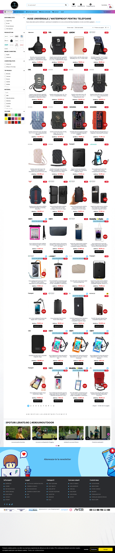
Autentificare (95, 483)
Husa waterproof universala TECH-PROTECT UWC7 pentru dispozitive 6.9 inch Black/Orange (38, 282)
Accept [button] (106, 549)
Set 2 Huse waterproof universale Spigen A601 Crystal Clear (37, 319)
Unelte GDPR (95, 499)
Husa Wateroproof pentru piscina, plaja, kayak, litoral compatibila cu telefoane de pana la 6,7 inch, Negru (58, 394)
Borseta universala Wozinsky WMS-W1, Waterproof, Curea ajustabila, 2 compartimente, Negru (38, 58)
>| (53, 406)
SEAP (62, 12)
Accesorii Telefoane (54, 491)
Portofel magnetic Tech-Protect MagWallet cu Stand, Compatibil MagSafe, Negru (99, 58)
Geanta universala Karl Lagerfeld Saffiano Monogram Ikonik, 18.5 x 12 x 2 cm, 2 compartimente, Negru (58, 58)
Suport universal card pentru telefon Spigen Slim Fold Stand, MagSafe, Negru (79, 170)
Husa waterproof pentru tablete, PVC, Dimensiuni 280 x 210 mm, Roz (37, 245)
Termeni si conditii (32, 486)
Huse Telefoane (53, 483)
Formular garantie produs (99, 497)
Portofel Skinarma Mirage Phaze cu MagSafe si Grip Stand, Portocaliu (99, 132)
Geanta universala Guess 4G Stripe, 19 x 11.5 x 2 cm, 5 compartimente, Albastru (38, 133)
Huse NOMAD (73, 494)
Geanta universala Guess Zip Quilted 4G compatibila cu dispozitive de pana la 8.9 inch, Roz (38, 170)
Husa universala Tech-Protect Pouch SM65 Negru (58, 319)
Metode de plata (10, 488)
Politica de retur (32, 488)
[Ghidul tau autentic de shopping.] (64, 510)
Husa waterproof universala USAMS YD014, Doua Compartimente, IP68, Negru (99, 170)
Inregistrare (95, 486)
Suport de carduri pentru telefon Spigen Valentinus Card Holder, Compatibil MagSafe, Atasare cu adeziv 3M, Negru (99, 282)
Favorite (94, 491)
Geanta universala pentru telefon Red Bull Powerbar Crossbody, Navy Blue (37, 208)
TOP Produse (20, 12)
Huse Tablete (52, 486)
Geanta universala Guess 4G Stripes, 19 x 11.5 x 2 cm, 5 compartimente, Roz (78, 96)
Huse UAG (72, 488)
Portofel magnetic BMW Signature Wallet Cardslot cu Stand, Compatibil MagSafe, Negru (79, 319)
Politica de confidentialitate (35, 483)
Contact (108, 12)
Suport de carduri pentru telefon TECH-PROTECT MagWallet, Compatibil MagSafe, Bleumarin (78, 245)
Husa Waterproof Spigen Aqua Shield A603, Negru (38, 393)
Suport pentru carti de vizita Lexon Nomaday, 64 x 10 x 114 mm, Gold (79, 57)
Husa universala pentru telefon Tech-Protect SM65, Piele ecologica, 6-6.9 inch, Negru (79, 208)
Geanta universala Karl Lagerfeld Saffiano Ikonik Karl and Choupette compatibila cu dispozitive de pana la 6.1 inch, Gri (38, 96)
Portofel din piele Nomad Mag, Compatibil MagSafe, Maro (99, 319)
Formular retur (96, 494)
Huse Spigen (73, 491)
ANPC (28, 497)
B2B (28, 494)
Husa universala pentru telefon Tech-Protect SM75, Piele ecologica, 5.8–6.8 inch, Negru (58, 208)
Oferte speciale (9, 491)
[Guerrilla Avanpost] (70, 510)
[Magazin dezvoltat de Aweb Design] (79, 511)
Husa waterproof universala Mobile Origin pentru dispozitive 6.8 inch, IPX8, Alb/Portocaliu (99, 245)
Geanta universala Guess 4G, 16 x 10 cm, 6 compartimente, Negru (58, 95)
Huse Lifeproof (74, 486)
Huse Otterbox (74, 483)
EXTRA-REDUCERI (32, 12)
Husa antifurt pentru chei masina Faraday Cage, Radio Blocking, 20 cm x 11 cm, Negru (58, 245)
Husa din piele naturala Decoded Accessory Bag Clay (78, 281)
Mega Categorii (45, 12)
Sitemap (7, 499)
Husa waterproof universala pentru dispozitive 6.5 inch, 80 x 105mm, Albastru (99, 357)
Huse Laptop (52, 488)
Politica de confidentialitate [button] (36, 550)
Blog (50, 499)
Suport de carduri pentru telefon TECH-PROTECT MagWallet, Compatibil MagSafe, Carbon (99, 208)
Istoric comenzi (96, 488)
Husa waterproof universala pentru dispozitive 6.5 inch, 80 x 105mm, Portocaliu (79, 357)
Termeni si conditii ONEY (33, 491)
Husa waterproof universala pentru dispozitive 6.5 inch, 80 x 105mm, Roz (58, 357)
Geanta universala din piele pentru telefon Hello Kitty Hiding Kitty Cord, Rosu (99, 394)
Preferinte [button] (94, 549)
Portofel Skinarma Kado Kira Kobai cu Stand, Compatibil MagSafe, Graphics (78, 133)
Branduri (51, 497)
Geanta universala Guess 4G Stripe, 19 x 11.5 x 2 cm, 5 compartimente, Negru (99, 96)
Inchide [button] (86, 549)
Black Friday (8, 494)
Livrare (7, 486)
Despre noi (8, 483)
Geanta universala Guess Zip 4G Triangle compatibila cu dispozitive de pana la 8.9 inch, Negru (58, 170)
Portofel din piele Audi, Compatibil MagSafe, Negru (38, 356)
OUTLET (56, 12)
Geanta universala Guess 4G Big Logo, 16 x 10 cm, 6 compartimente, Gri (58, 133)
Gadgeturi (51, 494)
